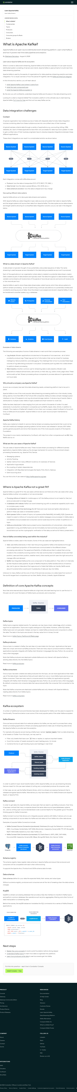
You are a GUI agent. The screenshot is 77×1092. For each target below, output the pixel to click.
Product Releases (5, 1012)
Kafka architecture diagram (62, 77)
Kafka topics (8, 621)
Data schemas (8, 874)
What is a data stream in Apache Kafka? (18, 264)
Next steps (9, 946)
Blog (41, 1000)
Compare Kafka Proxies (47, 1028)
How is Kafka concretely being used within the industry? (25, 536)
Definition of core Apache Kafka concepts (28, 585)
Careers (2, 1040)
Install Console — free (14, 971)
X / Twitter (43, 1050)
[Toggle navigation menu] (72, 2)
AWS (1, 1065)
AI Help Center (44, 996)
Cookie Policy (22, 1088)
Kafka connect (9, 801)
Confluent (3, 1072)
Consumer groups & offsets (14, 35)
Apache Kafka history (11, 420)
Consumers (9, 32)
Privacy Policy (3, 1088)
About (2, 1037)
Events (2, 1047)
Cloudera (3, 1068)
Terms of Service (13, 1088)
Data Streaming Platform (47, 1015)
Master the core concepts (16, 951)
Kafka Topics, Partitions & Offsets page (26, 636)
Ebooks (42, 1009)
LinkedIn (42, 1037)
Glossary (42, 1003)
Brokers (8, 38)
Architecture (4, 1006)
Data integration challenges (19, 110)
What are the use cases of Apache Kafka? (19, 443)
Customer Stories (45, 1006)
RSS (41, 1053)
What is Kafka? (10, 21)
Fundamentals (10, 24)
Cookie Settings (32, 1088)
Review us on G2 (45, 1056)
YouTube (42, 1047)
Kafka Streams (9, 719)
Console (2, 993)
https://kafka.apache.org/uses (36, 476)
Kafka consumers (10, 669)
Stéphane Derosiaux (12, 56)
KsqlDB (6, 891)
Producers (9, 30)
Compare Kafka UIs (46, 1022)
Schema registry (9, 858)
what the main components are (17, 87)
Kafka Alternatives (45, 1018)
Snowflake (3, 1075)
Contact (2, 1043)
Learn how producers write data (18, 956)
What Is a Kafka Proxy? (47, 1025)
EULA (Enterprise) (60, 1088)
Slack (41, 1040)
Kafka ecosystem (13, 706)
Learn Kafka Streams (10, 13)
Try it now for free (19, 100)
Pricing (2, 1003)
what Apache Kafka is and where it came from (22, 84)
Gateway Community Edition (8, 1000)
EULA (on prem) (70, 1088)
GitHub (42, 1043)
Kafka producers (9, 642)
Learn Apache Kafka (12, 10)
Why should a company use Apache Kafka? (20, 383)
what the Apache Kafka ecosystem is (19, 90)
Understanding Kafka (11, 18)
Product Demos (4, 1009)
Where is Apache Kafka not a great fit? (26, 486)
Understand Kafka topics (15, 954)
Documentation (44, 993)
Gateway (2, 996)
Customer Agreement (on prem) (46, 1088)
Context (6, 117)
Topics (8, 27)
